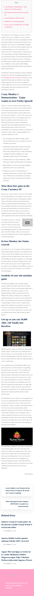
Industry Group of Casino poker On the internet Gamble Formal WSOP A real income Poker (16, 524)
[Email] (32, 478)
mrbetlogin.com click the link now (12, 77)
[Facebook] (31, 478)
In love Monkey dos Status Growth (14, 18)
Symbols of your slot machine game (14, 21)
